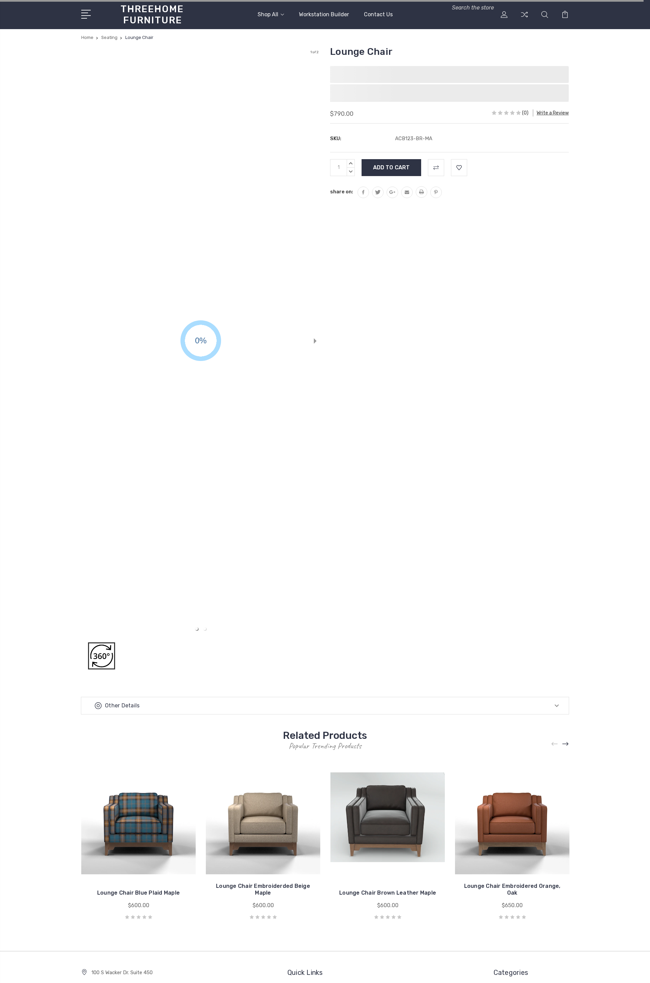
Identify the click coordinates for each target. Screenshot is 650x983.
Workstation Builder (324, 14)
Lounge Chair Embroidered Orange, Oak (512, 889)
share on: (341, 192)
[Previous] (554, 743)
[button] (196, 628)
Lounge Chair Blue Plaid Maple (138, 893)
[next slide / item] (315, 341)
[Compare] (524, 18)
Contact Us (378, 14)
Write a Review (553, 113)
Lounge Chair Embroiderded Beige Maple (263, 889)
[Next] (565, 743)
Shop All (268, 14)
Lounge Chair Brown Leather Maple (387, 893)
